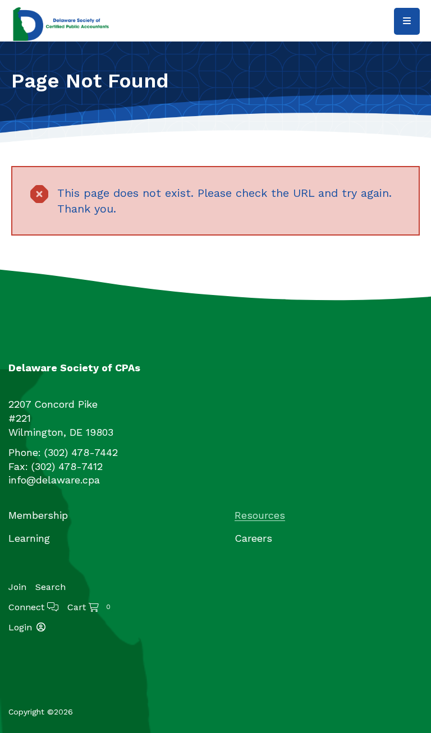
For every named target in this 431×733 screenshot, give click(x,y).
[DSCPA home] (61, 23)
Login (20, 627)
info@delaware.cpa (54, 480)
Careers (253, 538)
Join (17, 587)
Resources (260, 515)
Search (50, 587)
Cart (89, 607)
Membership (38, 515)
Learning (29, 538)
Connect (27, 607)
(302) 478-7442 (81, 452)
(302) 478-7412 (67, 466)
